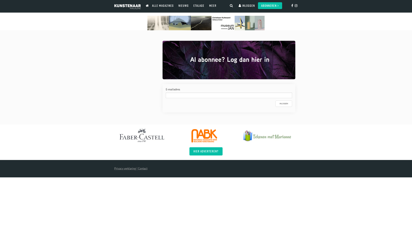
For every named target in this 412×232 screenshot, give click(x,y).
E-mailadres (173, 89)
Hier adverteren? (206, 151)
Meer (212, 5)
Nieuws (183, 5)
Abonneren (269, 5)
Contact (142, 168)
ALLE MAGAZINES (163, 5)
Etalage (198, 5)
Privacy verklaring (125, 168)
